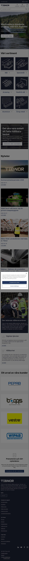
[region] (14, 280)
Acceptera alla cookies (14, 282)
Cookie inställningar (14, 286)
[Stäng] (26, 273)
